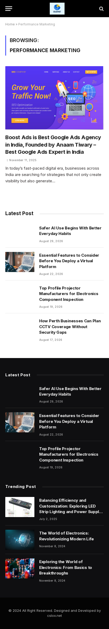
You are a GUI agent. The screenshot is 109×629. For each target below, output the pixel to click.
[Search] (101, 9)
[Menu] (8, 9)
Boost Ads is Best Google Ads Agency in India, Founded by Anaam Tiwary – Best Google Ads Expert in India (53, 144)
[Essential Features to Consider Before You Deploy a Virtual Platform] (19, 262)
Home (10, 24)
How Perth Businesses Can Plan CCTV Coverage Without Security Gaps (70, 326)
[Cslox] (57, 8)
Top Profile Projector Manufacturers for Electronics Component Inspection (68, 294)
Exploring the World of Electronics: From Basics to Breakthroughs (65, 567)
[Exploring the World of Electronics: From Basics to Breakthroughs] (19, 568)
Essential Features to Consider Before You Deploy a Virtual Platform (69, 261)
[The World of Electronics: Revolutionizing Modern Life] (19, 540)
